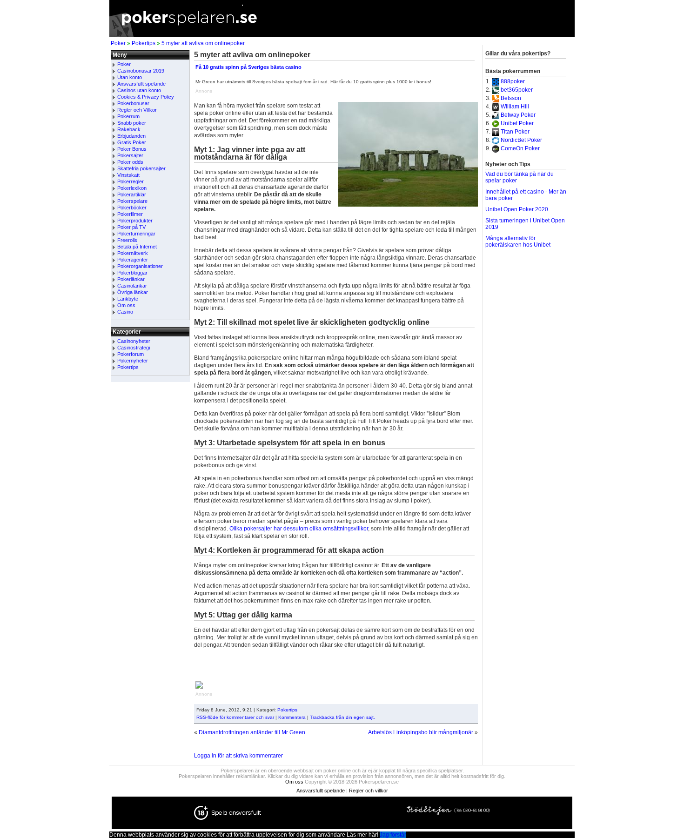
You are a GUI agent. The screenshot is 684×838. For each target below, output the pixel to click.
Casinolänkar (132, 285)
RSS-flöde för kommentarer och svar (235, 717)
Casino (125, 312)
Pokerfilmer (130, 214)
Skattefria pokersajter (141, 168)
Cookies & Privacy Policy (145, 97)
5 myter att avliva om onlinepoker (203, 43)
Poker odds (130, 162)
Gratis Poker (131, 142)
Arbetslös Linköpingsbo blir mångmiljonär (420, 732)
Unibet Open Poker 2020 (516, 209)
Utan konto (129, 77)
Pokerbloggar (132, 272)
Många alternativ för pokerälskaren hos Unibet (517, 241)
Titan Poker (515, 131)
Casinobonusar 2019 (140, 71)
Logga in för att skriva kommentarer (238, 755)
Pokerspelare (132, 201)
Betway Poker (518, 115)
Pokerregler (130, 181)
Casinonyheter (133, 341)
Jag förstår (393, 834)
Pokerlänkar (131, 279)
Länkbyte (127, 299)
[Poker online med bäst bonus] (342, 35)
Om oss (126, 305)
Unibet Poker (517, 123)
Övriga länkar (132, 292)
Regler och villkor (368, 790)
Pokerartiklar (131, 194)
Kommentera (292, 717)
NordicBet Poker (521, 140)
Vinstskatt (128, 175)
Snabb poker (131, 123)
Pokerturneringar (136, 233)
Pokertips (143, 43)
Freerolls (127, 240)
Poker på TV (131, 227)
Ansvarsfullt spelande (141, 84)
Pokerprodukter (135, 220)
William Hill (515, 106)
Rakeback (129, 129)
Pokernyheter (132, 360)
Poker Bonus (132, 149)
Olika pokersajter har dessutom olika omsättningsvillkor (298, 528)
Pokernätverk (132, 253)
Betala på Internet (137, 246)
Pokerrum (128, 116)
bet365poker (517, 90)
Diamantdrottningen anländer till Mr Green (252, 732)
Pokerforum (130, 354)
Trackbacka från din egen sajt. (342, 717)
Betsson (511, 98)
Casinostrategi (133, 347)
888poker (513, 81)
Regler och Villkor (137, 110)
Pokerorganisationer (140, 266)
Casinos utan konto (139, 90)
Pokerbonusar (133, 103)
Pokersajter (130, 155)
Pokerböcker (132, 207)
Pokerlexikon (132, 188)
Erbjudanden (131, 136)
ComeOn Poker (520, 148)
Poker (118, 43)
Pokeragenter (132, 259)
